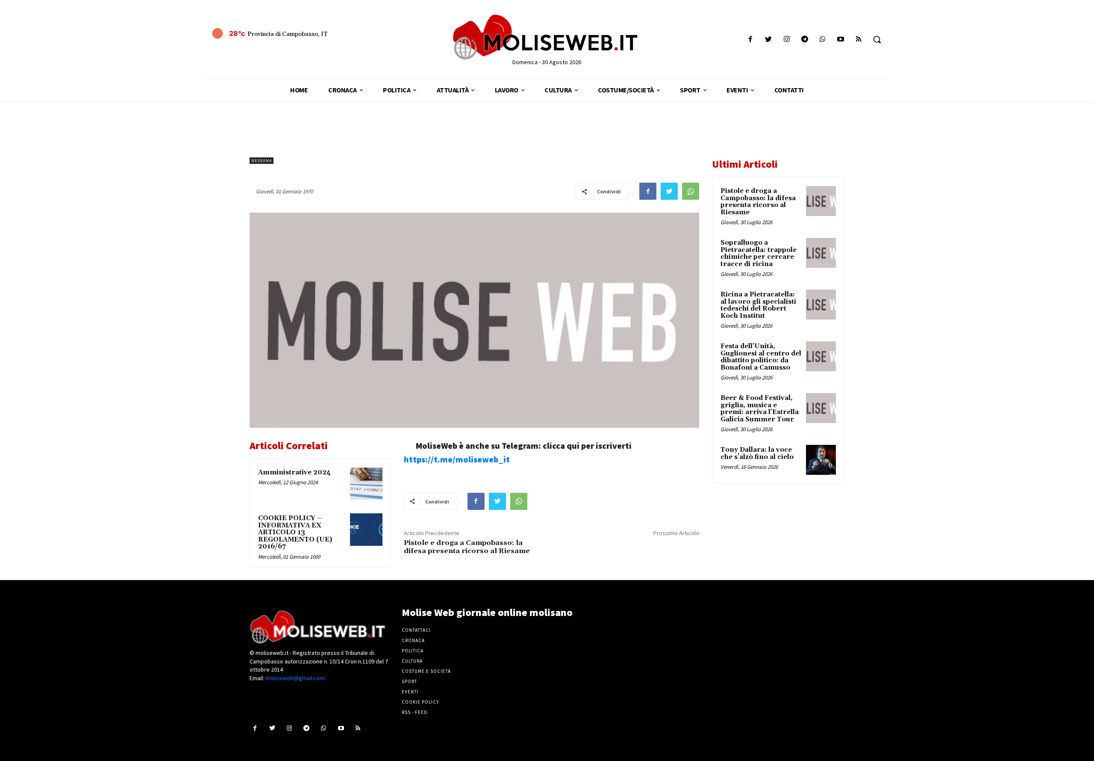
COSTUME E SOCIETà (426, 671)
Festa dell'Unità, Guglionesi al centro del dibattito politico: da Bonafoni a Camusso (761, 357)
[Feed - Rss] (859, 39)
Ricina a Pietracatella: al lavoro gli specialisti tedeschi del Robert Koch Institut (758, 305)
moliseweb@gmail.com (295, 678)
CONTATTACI (416, 630)
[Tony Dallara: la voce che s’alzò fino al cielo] (821, 460)
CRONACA (413, 640)
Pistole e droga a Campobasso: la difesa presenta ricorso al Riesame (467, 547)
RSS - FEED (414, 712)
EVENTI (410, 692)
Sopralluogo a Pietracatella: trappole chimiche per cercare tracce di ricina (759, 253)
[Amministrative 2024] (366, 484)
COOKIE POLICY (420, 702)
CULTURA (412, 661)
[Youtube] (841, 39)
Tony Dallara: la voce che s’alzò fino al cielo (757, 453)
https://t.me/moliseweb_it (457, 459)
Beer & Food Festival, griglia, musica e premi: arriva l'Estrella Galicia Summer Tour (760, 408)
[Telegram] (804, 39)
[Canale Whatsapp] (822, 39)
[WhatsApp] (690, 191)
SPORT (409, 681)
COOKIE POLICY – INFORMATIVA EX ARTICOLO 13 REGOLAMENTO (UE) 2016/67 (295, 532)
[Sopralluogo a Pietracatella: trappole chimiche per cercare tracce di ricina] (821, 253)
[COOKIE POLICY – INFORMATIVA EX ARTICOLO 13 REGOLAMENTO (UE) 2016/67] (366, 529)
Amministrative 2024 (294, 472)
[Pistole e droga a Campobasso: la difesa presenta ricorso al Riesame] (821, 201)
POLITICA (412, 651)
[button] (877, 39)
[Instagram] (786, 39)
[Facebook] (750, 39)
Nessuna (261, 160)
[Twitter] (768, 39)
